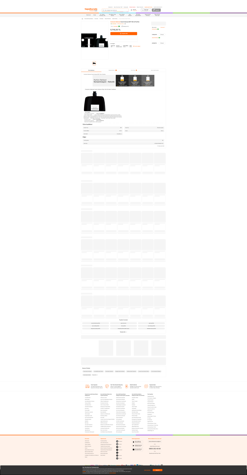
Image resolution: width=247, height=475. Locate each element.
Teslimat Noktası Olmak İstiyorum (106, 449)
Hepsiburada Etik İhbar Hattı (154, 453)
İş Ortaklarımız (87, 442)
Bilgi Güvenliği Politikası (89, 451)
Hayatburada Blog (104, 440)
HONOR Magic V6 (150, 430)
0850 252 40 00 (155, 449)
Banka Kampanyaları (104, 453)
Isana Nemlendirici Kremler (136, 417)
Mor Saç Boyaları (119, 431)
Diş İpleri (133, 403)
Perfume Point (154, 29)
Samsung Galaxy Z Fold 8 (151, 423)
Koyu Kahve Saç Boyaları (120, 408)
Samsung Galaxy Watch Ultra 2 (152, 428)
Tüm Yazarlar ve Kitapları (151, 398)
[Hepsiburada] (91, 9)
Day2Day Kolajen (135, 430)
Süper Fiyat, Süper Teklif (118, 7)
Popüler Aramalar (150, 399)
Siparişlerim (110, 7)
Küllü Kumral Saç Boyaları (120, 397)
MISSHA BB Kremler (135, 426)
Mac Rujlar (102, 417)
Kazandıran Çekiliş (150, 412)
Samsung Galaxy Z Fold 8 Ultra (152, 425)
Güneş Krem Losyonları (89, 412)
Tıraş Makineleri (87, 397)
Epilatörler (86, 421)
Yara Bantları (134, 408)
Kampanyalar (126, 7)
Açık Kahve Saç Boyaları (120, 403)
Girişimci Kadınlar (132, 7)
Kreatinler (133, 404)
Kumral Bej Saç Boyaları (120, 406)
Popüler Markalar (150, 401)
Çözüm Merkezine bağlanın (155, 441)
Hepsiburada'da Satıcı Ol (158, 7)
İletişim (86, 457)
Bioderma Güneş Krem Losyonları (137, 428)
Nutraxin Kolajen (134, 415)
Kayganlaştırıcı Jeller (88, 415)
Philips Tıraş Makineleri (104, 401)
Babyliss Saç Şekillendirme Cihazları (107, 424)
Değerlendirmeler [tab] (112, 70)
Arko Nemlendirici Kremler (136, 421)
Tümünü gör (162, 27)
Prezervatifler (87, 410)
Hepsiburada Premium (148, 7)
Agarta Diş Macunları (104, 421)
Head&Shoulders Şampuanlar (106, 426)
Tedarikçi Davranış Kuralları (105, 446)
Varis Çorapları (87, 413)
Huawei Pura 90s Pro (151, 408)
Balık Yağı (86, 422)
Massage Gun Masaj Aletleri (105, 406)
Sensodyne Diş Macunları (105, 428)
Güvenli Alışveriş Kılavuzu (89, 453)
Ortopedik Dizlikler (88, 419)
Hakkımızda (87, 440)
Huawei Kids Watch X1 (151, 405)
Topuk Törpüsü (134, 406)
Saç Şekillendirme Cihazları (89, 401)
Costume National (115, 21)
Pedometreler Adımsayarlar (89, 431)
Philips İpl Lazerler (104, 397)
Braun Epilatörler (103, 412)
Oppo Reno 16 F (150, 421)
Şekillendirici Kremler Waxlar (136, 410)
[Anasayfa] (82, 18)
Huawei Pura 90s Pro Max (151, 407)
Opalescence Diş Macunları (105, 413)
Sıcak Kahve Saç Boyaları (120, 430)
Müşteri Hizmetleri (140, 7)
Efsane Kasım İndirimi (151, 403)
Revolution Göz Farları (104, 403)
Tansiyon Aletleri (88, 403)
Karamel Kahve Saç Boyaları (121, 413)
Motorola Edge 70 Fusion (151, 416)
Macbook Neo (149, 410)
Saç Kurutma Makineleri (89, 417)
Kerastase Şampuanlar (136, 422)
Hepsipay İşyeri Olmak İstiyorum (106, 444)
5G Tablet (149, 417)
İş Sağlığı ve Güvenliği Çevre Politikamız (92, 455)
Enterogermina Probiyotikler (136, 419)
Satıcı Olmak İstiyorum (104, 442)
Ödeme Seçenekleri (104, 451)
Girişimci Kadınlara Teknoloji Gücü (106, 448)
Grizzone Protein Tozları (136, 413)
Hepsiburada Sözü (150, 396)
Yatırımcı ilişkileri (88, 444)
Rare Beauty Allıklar (104, 415)
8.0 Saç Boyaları (119, 419)
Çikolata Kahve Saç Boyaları (121, 401)
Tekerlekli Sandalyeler (88, 406)
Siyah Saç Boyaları (119, 417)
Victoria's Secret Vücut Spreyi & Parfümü (107, 419)
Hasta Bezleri (87, 428)
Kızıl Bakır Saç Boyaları (120, 421)
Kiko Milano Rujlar (135, 412)
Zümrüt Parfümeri (155, 37)
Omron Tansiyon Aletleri (105, 404)
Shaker (133, 399)
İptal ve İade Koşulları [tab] (155, 70)
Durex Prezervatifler (135, 431)
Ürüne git (162, 34)
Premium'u (92, 10)
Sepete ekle (125, 33)
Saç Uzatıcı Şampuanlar (120, 410)
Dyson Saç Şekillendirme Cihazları (106, 399)
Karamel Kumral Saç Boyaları (121, 426)
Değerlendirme (121, 23)
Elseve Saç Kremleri (104, 430)
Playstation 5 (149, 414)
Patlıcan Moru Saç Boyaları (120, 412)
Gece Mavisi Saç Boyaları (120, 415)
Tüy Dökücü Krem (88, 404)
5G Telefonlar (149, 419)
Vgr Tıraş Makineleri (135, 424)
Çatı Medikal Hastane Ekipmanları (106, 431)
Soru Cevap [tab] (134, 70)
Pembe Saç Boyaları (119, 422)
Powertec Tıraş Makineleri (105, 408)
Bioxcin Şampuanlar (104, 410)
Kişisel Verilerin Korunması (89, 449)
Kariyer (86, 448)
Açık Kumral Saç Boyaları (120, 399)
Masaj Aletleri (87, 399)
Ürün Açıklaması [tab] (91, 70)
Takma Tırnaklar (134, 401)
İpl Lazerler (87, 408)
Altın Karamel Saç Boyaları (120, 424)
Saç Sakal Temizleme (88, 424)
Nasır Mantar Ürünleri (88, 426)
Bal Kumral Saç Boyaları (120, 428)
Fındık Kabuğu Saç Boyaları (121, 404)
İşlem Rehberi (103, 455)
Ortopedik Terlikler (135, 397)
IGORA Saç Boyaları (104, 422)
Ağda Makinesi (87, 430)
